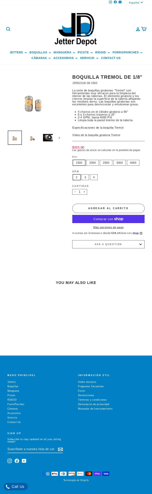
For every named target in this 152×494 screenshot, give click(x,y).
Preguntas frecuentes (91, 386)
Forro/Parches (126, 52)
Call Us (17, 487)
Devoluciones (86, 395)
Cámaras (40, 58)
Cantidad (80, 186)
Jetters (17, 52)
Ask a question (108, 244)
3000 (119, 162)
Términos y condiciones (92, 399)
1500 (79, 162)
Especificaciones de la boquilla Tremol (98, 127)
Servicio (87, 58)
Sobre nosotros (87, 382)
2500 (106, 162)
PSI (75, 157)
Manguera (63, 52)
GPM (75, 171)
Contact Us (111, 58)
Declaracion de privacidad (93, 404)
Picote (84, 52)
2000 (92, 162)
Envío (81, 390)
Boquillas (38, 52)
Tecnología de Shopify (76, 480)
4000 (133, 162)
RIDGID (101, 52)
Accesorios (64, 58)
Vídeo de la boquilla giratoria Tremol (96, 135)
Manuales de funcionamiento (95, 408)
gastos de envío (87, 150)
